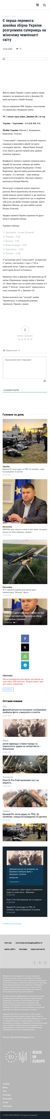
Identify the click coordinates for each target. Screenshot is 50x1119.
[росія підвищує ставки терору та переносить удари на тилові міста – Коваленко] (25, 764)
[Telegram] (25, 665)
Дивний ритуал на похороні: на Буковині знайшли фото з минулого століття (24, 711)
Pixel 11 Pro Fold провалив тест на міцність (24, 900)
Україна (6, 811)
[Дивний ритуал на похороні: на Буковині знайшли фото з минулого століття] (25, 728)
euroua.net (13, 878)
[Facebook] (25, 639)
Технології (8, 777)
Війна (5, 740)
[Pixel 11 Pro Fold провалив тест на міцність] (25, 798)
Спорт (13, 16)
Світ (5, 706)
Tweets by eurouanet (12, 923)
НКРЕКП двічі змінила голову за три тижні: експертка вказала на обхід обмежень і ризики (24, 616)
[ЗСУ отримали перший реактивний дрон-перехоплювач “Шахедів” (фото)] (25, 562)
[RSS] (40, 963)
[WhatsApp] (25, 656)
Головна (6, 16)
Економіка (7, 527)
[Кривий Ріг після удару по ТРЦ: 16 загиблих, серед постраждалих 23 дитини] (25, 832)
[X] (25, 647)
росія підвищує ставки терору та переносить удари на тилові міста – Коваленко (22, 746)
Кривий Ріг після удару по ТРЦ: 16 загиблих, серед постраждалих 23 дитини (25, 815)
